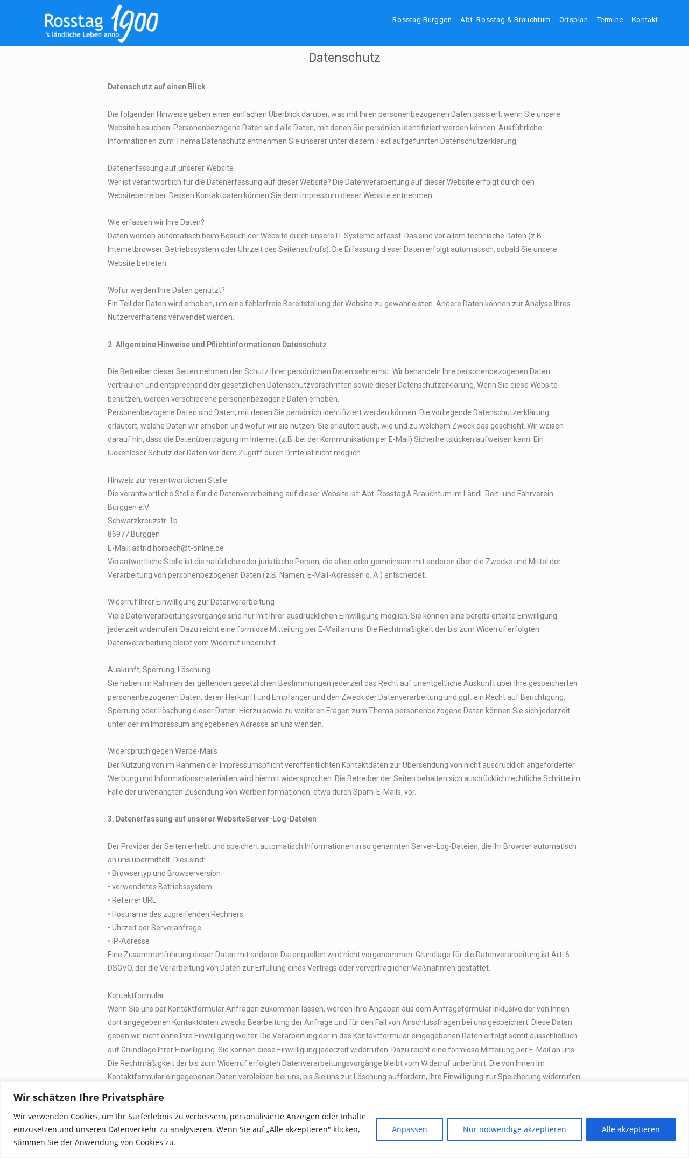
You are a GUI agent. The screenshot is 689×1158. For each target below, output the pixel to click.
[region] (344, 1119)
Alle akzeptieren (631, 1129)
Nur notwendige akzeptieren (514, 1129)
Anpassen (409, 1129)
